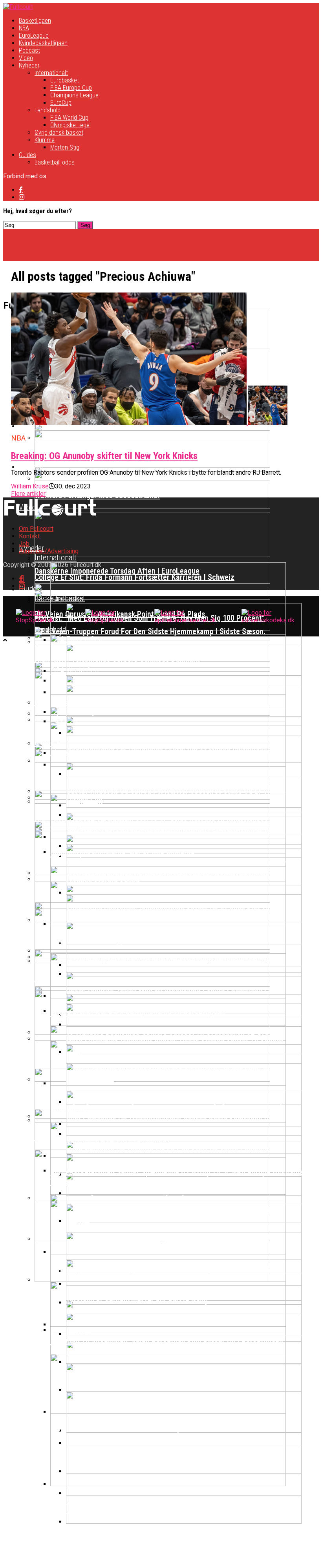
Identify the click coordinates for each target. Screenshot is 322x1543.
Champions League (74, 95)
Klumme (45, 140)
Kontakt (29, 536)
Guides (27, 155)
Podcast (29, 50)
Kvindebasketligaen (43, 43)
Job (24, 543)
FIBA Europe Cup (71, 87)
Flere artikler (28, 493)
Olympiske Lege (70, 125)
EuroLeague (34, 35)
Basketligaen (35, 20)
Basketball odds (55, 162)
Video (26, 58)
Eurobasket (64, 80)
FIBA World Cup (69, 117)
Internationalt (51, 73)
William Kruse (30, 486)
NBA (24, 28)
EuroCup (60, 102)
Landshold (47, 110)
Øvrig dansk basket (59, 132)
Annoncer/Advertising (49, 551)
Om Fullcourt (36, 528)
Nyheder (29, 65)
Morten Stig (64, 147)
